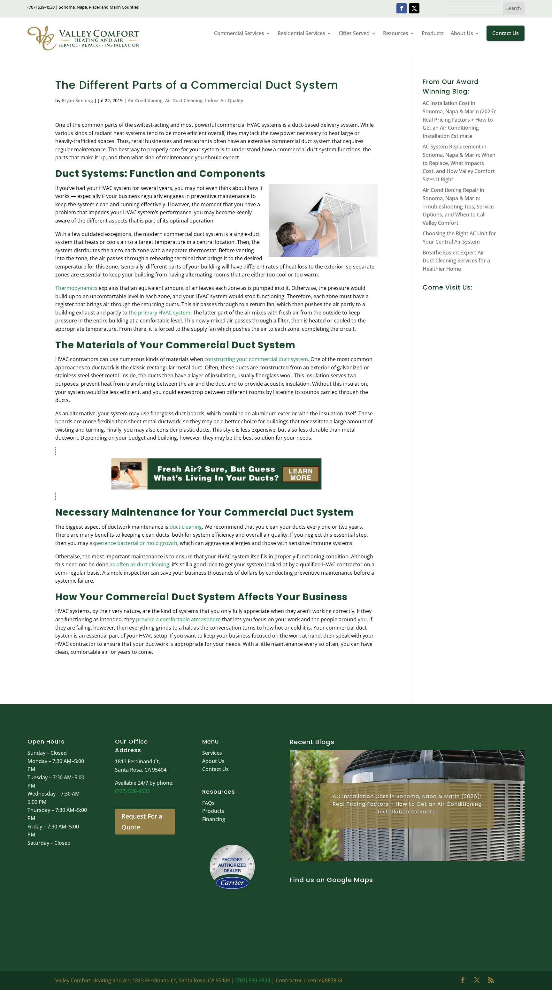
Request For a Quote (141, 821)
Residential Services (301, 33)
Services (212, 752)
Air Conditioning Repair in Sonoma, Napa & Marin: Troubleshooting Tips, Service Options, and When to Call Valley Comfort (458, 206)
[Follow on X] (414, 8)
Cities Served (354, 33)
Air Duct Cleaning (184, 100)
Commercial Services (239, 33)
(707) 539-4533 (132, 791)
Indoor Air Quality (224, 100)
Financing (213, 819)
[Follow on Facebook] (401, 8)
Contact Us (505, 33)
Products (433, 33)
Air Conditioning (145, 100)
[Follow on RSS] (491, 980)
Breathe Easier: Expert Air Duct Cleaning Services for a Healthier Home (456, 260)
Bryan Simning (77, 100)
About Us (462, 33)
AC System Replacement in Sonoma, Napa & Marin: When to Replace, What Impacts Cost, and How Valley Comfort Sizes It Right (459, 163)
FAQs (208, 802)
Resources (395, 33)
